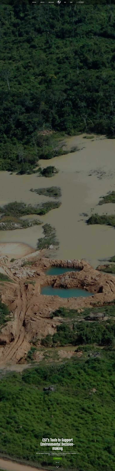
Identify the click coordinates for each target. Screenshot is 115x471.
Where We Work (51, 2)
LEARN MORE (57, 458)
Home (59, 2)
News (65, 2)
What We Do (42, 2)
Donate (71, 2)
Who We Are (34, 2)
